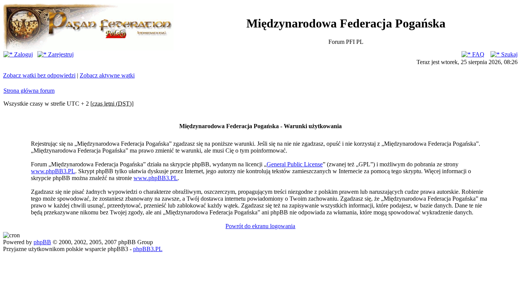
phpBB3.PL (147, 249)
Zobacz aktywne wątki (107, 75)
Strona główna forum (29, 90)
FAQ (477, 54)
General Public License (295, 164)
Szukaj (509, 54)
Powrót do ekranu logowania (260, 226)
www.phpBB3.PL (53, 171)
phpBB (42, 242)
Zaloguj (23, 54)
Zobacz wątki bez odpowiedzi (39, 75)
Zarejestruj (60, 54)
